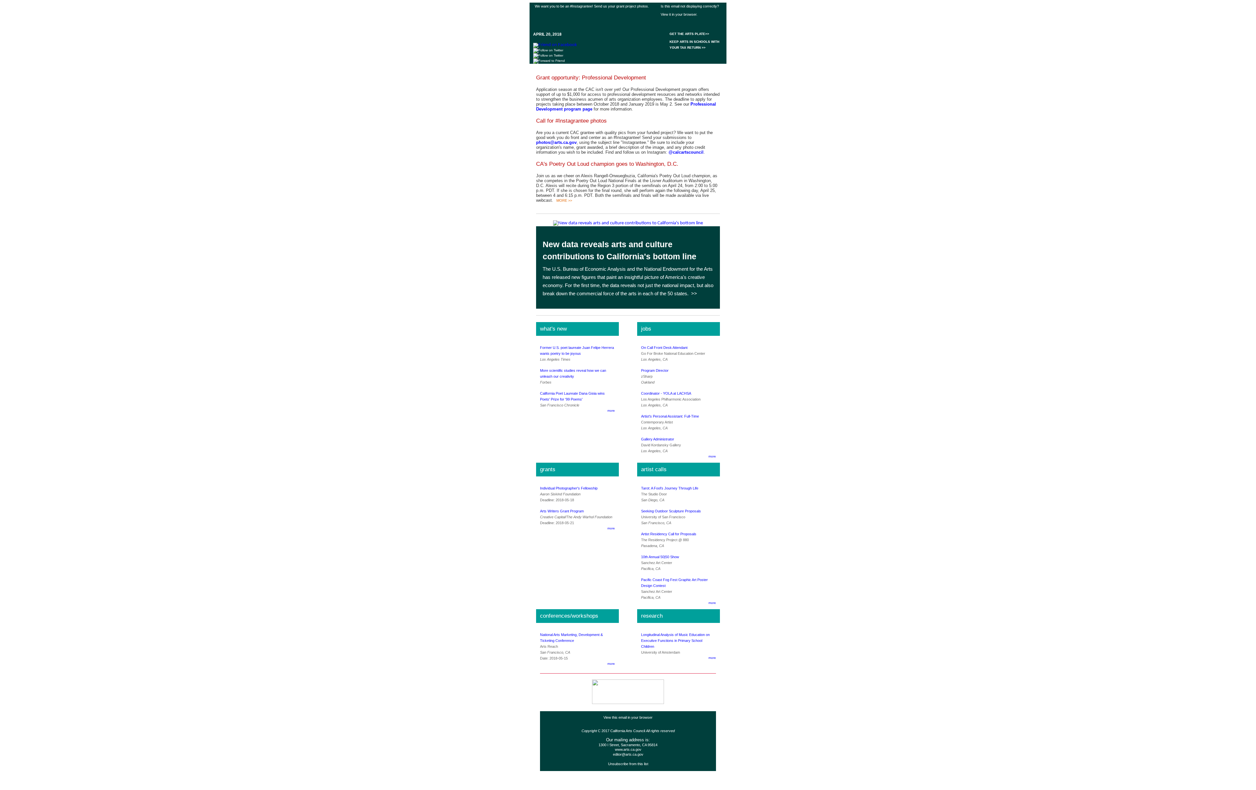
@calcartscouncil (686, 152)
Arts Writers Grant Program (562, 511)
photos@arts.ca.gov (556, 142)
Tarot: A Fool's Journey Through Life (669, 488)
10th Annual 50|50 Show (660, 557)
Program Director (655, 370)
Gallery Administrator (657, 439)
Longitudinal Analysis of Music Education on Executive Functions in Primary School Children (675, 640)
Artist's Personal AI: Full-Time (670, 416)
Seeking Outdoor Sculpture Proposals (671, 511)
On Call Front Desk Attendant (664, 348)
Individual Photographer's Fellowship (569, 488)
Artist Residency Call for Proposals (668, 534)
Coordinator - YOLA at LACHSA (666, 393)
